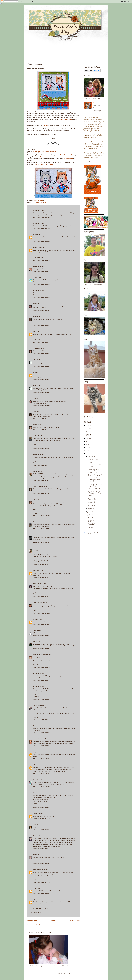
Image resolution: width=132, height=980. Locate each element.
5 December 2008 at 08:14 (41, 613)
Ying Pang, (36, 641)
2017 (87, 429)
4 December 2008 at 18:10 (41, 241)
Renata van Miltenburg (40, 654)
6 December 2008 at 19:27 (41, 807)
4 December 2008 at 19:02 (41, 342)
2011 (87, 445)
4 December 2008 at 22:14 (41, 448)
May (89, 518)
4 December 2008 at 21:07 (41, 418)
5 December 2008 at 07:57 (41, 542)
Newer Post (32, 921)
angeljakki (36, 752)
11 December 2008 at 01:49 (41, 908)
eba (34, 331)
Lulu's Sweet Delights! (94, 489)
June (89, 515)
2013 (87, 441)
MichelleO (36, 705)
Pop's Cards (37, 247)
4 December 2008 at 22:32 (41, 465)
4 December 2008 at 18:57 (41, 325)
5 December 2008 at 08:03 (41, 577)
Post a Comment (36, 912)
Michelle (36, 471)
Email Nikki (87, 162)
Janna (35, 499)
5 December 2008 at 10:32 (41, 648)
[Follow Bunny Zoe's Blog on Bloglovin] (92, 71)
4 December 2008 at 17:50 (41, 228)
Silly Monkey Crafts (65, 119)
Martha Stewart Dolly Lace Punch (46, 164)
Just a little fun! (92, 472)
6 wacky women (38, 486)
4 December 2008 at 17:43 (41, 217)
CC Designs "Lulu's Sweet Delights (44, 151)
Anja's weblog (37, 583)
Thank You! (91, 462)
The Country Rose (39, 869)
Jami (34, 899)
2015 (87, 435)
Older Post (75, 921)
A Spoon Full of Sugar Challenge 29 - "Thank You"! (95, 493)
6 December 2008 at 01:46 (41, 774)
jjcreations (36, 813)
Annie (35, 234)
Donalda (36, 780)
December (90, 457)
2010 (87, 448)
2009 (87, 451)
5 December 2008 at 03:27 (41, 516)
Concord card (39, 157)
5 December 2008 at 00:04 (41, 480)
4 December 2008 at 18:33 (41, 260)
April (89, 521)
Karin (35, 548)
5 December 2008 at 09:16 (41, 624)
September (91, 505)
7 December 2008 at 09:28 (41, 830)
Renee (35, 888)
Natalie (35, 630)
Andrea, (35, 372)
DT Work (43, 202)
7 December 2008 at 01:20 (41, 818)
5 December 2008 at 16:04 (41, 680)
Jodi (34, 411)
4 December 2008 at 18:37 (41, 271)
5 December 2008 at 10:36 (41, 667)
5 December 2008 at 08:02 (41, 564)
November (91, 499)
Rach (35, 359)
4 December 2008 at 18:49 (41, 284)
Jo (34, 535)
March (90, 524)
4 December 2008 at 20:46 (41, 379)
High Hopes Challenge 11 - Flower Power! (95, 485)
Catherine (36, 266)
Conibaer (36, 619)
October (90, 502)
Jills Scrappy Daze (39, 602)
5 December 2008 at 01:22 (41, 493)
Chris (35, 836)
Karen (35, 316)
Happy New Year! (93, 459)
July (89, 512)
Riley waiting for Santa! (94, 469)
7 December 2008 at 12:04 (41, 848)
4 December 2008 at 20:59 (41, 405)
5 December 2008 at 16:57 (41, 720)
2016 (87, 432)
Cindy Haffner (37, 348)
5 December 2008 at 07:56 (41, 529)
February (90, 527)
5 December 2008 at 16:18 (41, 699)
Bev (34, 854)
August (90, 509)
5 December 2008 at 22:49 (41, 759)
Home (53, 921)
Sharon (35, 522)
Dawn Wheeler (38, 739)
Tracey (35, 424)
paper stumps (68, 158)
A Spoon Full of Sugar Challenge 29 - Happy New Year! (95, 480)
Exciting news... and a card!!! (95, 475)
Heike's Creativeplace (40, 436)
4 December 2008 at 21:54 (41, 430)
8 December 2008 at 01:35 (41, 882)
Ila (34, 398)
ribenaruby (36, 570)
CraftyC (35, 277)
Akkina (45, 125)
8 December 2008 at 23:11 (41, 893)
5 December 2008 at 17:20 (41, 733)
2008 (87, 454)
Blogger (73, 974)
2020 (88, 426)
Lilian (35, 765)
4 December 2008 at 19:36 (41, 353)
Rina (34, 824)
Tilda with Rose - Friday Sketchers (94, 466)
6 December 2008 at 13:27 (41, 787)
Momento (33, 153)
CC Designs (35, 202)
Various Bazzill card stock (63, 155)
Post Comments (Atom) (43, 925)
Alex (34, 303)
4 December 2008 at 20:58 (41, 392)
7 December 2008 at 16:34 (41, 863)
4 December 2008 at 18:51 (41, 310)
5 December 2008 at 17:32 (41, 746)
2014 (87, 438)
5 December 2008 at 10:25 (41, 635)
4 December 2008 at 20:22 (41, 366)
